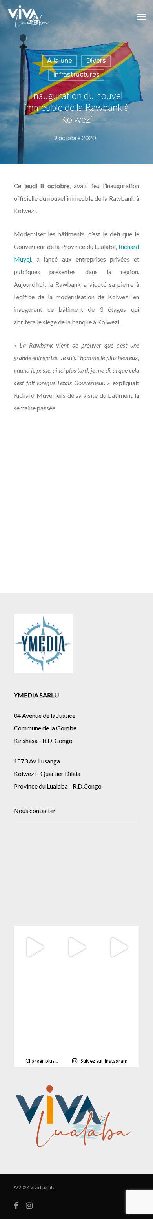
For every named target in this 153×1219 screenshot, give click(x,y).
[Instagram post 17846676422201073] (77, 989)
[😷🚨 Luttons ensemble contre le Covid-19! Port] (118, 1031)
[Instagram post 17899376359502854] (35, 989)
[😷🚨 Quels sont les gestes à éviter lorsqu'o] (77, 1031)
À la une (59, 60)
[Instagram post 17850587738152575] (118, 989)
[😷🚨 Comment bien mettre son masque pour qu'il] (35, 1031)
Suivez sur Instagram (104, 1061)
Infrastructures (76, 74)
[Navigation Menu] (141, 16)
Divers (96, 60)
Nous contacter (35, 810)
